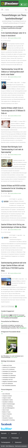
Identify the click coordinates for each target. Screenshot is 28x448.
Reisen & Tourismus (7, 414)
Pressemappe (15, 438)
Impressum (14, 433)
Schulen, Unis (4, 316)
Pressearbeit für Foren (7, 373)
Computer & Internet (7, 396)
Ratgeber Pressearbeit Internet (9, 381)
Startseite (3, 433)
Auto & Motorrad (6, 394)
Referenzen (4, 438)
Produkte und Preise (7, 365)
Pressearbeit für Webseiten (8, 377)
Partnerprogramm (5, 442)
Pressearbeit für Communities (9, 371)
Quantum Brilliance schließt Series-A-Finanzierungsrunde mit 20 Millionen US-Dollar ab (13, 110)
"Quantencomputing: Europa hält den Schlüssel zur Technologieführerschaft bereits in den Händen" (12, 72)
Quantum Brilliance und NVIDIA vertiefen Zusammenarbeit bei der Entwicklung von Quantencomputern (13, 188)
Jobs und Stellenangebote (8, 408)
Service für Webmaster (7, 383)
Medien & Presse (6, 412)
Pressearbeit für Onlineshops (9, 375)
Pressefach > (23, 328)
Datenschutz (18, 442)
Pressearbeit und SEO (7, 379)
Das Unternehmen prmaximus (9, 385)
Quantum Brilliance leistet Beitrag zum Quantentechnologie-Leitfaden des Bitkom (13, 225)
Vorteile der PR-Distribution (9, 367)
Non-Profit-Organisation (17, 316)
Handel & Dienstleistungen (8, 404)
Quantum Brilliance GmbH (15, 38)
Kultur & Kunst (5, 410)
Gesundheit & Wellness (7, 402)
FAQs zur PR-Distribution (8, 369)
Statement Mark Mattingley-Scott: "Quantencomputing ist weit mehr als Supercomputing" (12, 149)
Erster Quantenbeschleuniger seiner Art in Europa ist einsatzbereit (13, 34)
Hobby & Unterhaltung (7, 406)
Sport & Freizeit (6, 416)
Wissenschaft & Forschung (8, 420)
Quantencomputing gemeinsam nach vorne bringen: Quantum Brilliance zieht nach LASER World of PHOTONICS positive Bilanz (13, 266)
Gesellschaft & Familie (7, 400)
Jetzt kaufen (14, 357)
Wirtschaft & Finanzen (7, 418)
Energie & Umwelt (6, 398)
